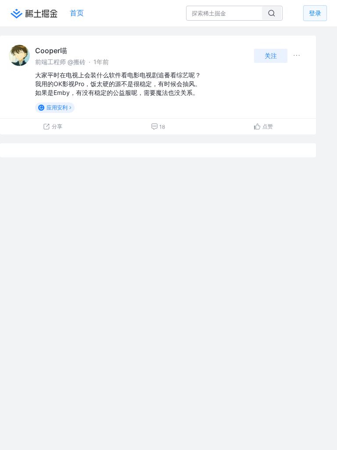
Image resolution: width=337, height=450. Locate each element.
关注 (271, 55)
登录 (315, 13)
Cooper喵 (51, 50)
